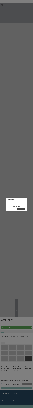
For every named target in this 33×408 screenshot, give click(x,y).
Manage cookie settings (16, 206)
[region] (16, 204)
